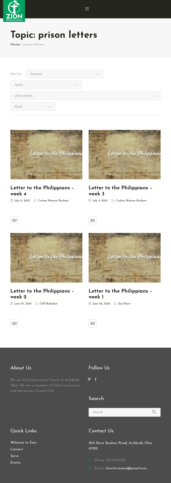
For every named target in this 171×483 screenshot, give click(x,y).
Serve (14, 456)
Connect (16, 449)
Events (15, 462)
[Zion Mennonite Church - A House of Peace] (14, 11)
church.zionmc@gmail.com (126, 468)
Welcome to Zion (23, 442)
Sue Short (124, 303)
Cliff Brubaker (49, 303)
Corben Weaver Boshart (53, 200)
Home (15, 44)
